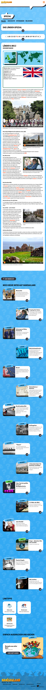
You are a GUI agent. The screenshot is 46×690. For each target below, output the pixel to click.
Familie (34, 178)
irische (17, 187)
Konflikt (6, 196)
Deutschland (12, 220)
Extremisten (28, 196)
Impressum (15, 684)
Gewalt (6, 185)
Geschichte (11, 21)
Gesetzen (5, 169)
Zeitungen (26, 175)
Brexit (15, 148)
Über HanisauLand (7, 684)
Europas (19, 89)
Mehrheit (16, 145)
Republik (28, 190)
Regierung (23, 97)
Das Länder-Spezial (12, 27)
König (13, 98)
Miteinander (20, 21)
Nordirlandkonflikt (20, 189)
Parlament (13, 168)
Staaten (20, 192)
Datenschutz (22, 684)
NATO (25, 153)
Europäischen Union (12, 135)
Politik (3, 21)
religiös (8, 198)
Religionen (29, 21)
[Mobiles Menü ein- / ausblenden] (44, 2)
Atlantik (24, 89)
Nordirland (37, 91)
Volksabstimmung (6, 148)
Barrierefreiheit (30, 684)
